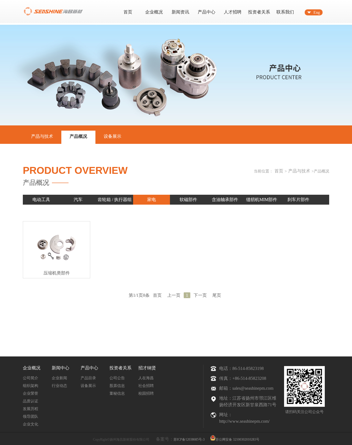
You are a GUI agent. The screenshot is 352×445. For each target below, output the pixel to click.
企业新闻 (59, 378)
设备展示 (112, 136)
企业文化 (30, 424)
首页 (127, 12)
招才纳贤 (147, 368)
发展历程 (30, 409)
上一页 (173, 295)
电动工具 (41, 199)
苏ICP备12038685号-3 (189, 439)
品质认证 (30, 401)
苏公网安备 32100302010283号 (237, 439)
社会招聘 (146, 386)
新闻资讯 (180, 12)
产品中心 (206, 12)
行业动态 (59, 386)
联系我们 (285, 12)
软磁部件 (188, 199)
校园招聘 (146, 393)
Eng (317, 12)
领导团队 (30, 416)
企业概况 (154, 12)
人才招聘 (232, 12)
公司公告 (117, 378)
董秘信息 (117, 393)
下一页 (200, 295)
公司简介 (30, 378)
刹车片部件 (298, 199)
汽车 (78, 199)
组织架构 (30, 386)
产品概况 (78, 136)
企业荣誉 (30, 393)
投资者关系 (259, 12)
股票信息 (117, 386)
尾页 (216, 295)
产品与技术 (42, 136)
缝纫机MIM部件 (261, 199)
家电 (151, 199)
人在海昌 (146, 378)
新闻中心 (60, 368)
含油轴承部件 (225, 199)
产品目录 (88, 378)
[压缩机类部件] (56, 250)
